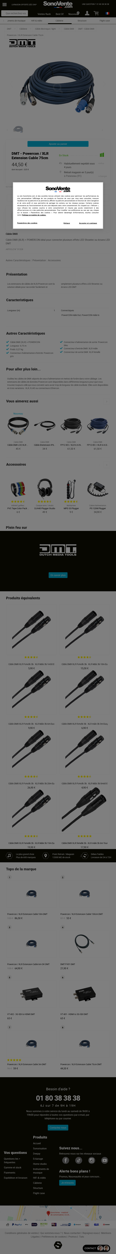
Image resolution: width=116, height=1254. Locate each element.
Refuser (67, 223)
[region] (58, 205)
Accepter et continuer (88, 223)
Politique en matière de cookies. (34, 215)
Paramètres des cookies (27, 223)
